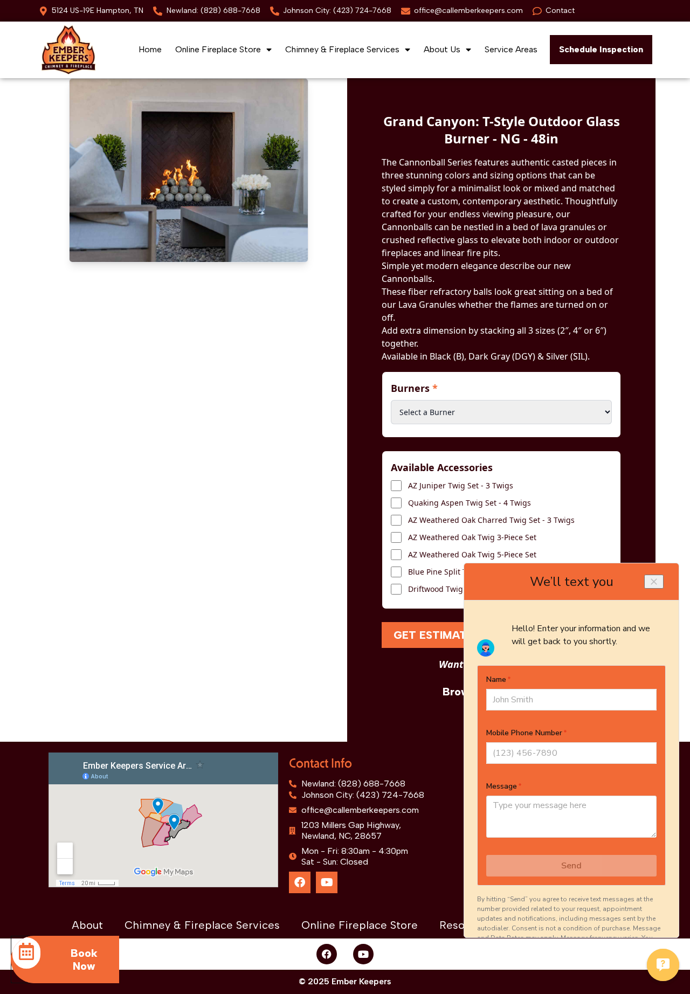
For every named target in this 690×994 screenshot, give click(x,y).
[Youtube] (326, 882)
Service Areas (511, 49)
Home (150, 49)
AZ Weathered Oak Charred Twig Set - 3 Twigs (491, 520)
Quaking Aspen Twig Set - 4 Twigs (469, 503)
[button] (601, 49)
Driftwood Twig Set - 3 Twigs (459, 589)
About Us (442, 49)
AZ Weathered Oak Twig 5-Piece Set (472, 554)
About (87, 925)
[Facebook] (299, 882)
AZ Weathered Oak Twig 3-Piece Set (472, 537)
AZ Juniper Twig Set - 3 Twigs (460, 485)
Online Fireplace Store (218, 49)
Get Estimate (433, 635)
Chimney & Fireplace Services (342, 49)
